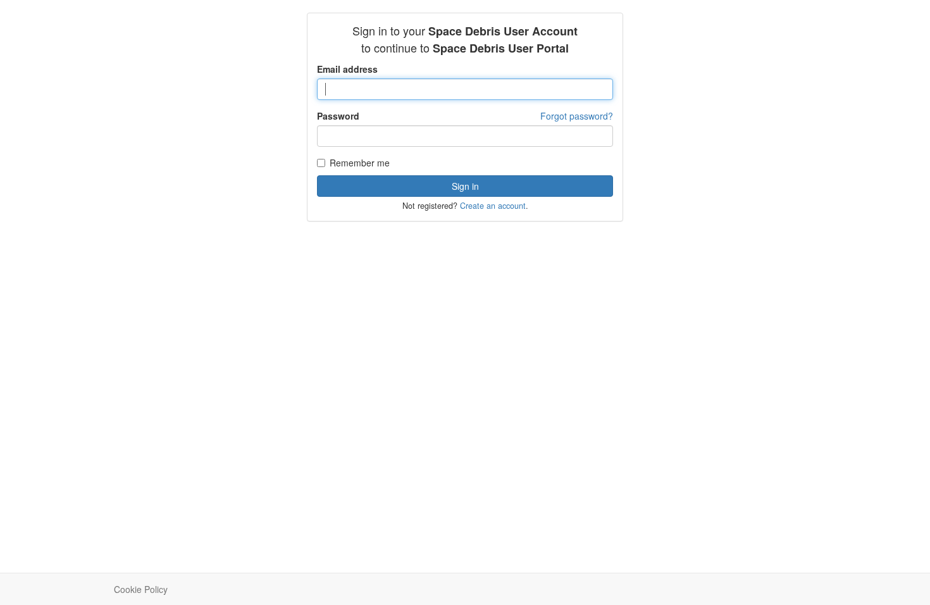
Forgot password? (576, 115)
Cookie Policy (141, 589)
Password (338, 115)
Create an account (493, 205)
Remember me (360, 162)
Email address (347, 69)
